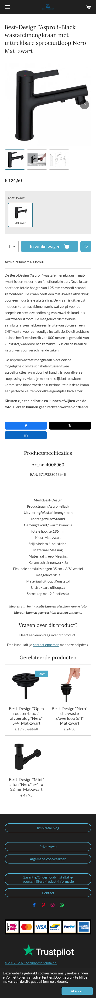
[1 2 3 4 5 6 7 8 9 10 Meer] (12, 246)
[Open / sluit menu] (7, 7)
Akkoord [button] (77, 991)
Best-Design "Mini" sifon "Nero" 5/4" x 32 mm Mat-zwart (26, 784)
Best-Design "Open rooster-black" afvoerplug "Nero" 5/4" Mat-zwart (26, 716)
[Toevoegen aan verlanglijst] (85, 246)
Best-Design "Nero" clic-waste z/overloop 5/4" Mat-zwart (69, 716)
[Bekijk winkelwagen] (88, 7)
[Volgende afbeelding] (84, 104)
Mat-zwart (16, 198)
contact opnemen (46, 645)
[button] (15, 160)
